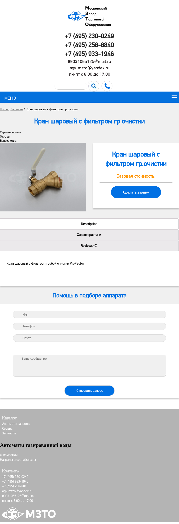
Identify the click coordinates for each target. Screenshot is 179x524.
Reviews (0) (89, 245)
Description (89, 224)
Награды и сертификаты (18, 460)
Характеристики (89, 235)
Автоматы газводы (16, 424)
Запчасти (16, 109)
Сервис (7, 428)
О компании (8, 455)
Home (4, 109)
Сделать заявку (136, 192)
